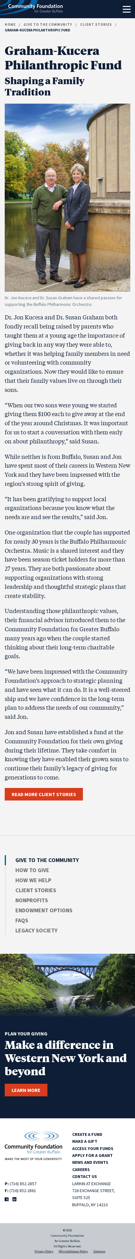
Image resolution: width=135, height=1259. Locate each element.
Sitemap (99, 1251)
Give (47, 860)
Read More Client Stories (44, 794)
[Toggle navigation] (126, 9)
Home (10, 24)
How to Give (32, 870)
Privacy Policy (44, 1251)
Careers (81, 1169)
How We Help (33, 880)
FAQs (21, 920)
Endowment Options (44, 910)
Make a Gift (84, 1141)
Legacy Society (36, 930)
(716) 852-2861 (22, 1190)
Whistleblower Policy (73, 1251)
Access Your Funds (92, 1148)
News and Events (90, 1162)
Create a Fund (87, 1134)
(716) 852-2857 (23, 1183)
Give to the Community (48, 24)
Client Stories (96, 24)
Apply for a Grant (92, 1155)
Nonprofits (31, 900)
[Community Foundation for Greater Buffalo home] (31, 9)
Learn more (26, 1090)
